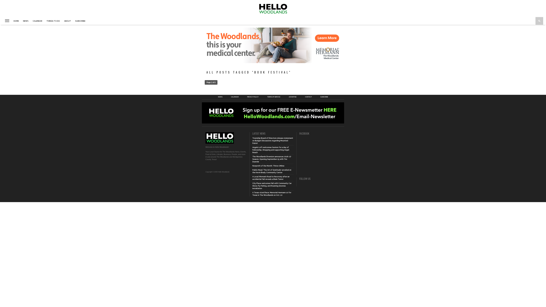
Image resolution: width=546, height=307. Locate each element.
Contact (308, 97)
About (67, 21)
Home (16, 21)
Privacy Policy (253, 97)
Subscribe (80, 21)
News (25, 21)
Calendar (37, 21)
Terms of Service (273, 97)
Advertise (292, 97)
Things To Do (53, 21)
